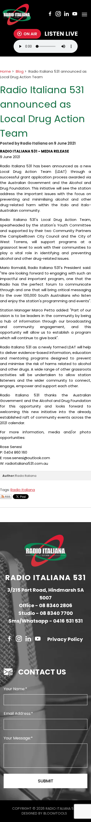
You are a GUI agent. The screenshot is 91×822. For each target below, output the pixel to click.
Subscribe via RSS (6, 496)
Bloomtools (55, 813)
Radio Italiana (22, 489)
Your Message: (17, 738)
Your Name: (14, 689)
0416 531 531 (68, 621)
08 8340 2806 (55, 605)
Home (5, 71)
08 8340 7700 (56, 613)
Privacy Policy (65, 639)
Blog (20, 71)
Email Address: (17, 713)
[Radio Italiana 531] (16, 14)
